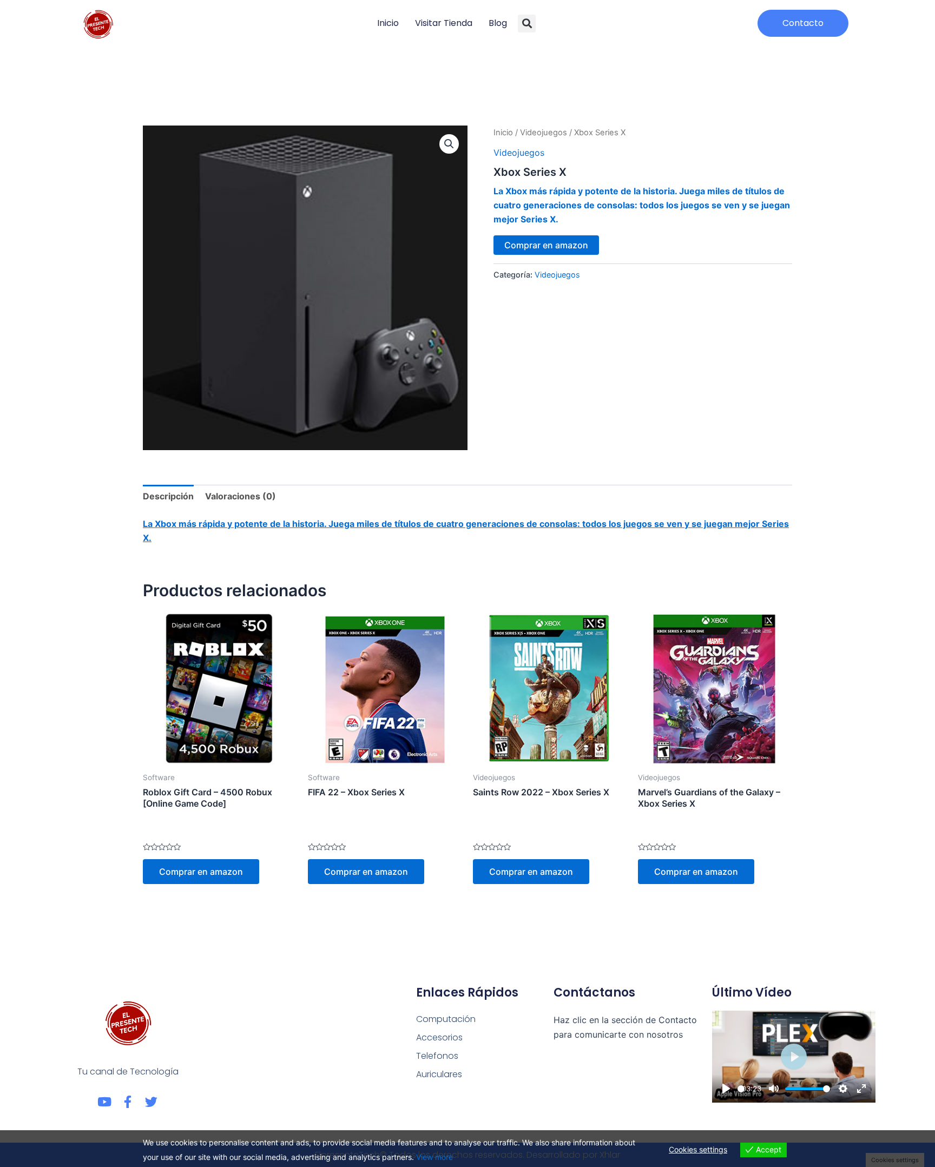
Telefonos (437, 1056)
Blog (498, 23)
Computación (446, 1019)
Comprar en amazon (546, 245)
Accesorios (439, 1037)
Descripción (168, 496)
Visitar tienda (443, 23)
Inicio (388, 23)
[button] (527, 23)
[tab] (168, 496)
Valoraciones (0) (240, 496)
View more (434, 1157)
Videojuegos (543, 132)
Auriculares (439, 1074)
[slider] (741, 1089)
